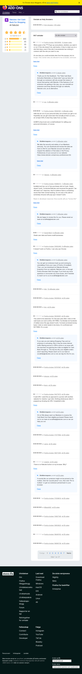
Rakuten (15, 25)
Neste (69, 553)
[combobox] (67, 11)
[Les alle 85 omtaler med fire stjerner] (15, 41)
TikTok (38, 638)
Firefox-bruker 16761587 (52, 367)
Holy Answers (48, 25)
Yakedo (46, 175)
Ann (45, 307)
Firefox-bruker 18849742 (52, 534)
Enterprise (56, 589)
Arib (45, 289)
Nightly (55, 577)
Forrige (42, 553)
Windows (39, 584)
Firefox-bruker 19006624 (52, 298)
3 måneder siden (52, 102)
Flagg (35, 66)
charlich (46, 462)
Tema (14, 12)
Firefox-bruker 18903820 (52, 525)
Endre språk (56, 658)
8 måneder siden (58, 233)
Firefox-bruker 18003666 (52, 42)
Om (20, 577)
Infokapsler (16, 653)
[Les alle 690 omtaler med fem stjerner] (15, 39)
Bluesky (39, 642)
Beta (54, 581)
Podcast (39, 645)
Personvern (6, 653)
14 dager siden (67, 42)
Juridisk (26, 653)
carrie (46, 444)
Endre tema (56, 664)
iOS (37, 591)
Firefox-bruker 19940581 (52, 111)
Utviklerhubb (24, 594)
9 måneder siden (67, 246)
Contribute (23, 634)
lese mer (36, 61)
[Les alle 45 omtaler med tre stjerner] (15, 44)
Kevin (46, 385)
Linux (38, 598)
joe (45, 102)
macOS (39, 587)
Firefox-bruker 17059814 (52, 498)
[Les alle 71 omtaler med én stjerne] (15, 50)
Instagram (40, 631)
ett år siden (66, 298)
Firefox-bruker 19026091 (52, 316)
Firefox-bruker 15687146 (52, 516)
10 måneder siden (53, 289)
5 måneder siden (55, 175)
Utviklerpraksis (25, 597)
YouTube (39, 634)
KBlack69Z (47, 507)
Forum (21, 607)
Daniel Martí (48, 233)
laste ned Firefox (52, 3)
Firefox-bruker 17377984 (52, 435)
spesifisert (20, 658)
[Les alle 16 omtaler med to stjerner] (15, 47)
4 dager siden (61, 73)
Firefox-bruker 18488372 (52, 184)
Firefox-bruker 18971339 (52, 453)
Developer (23, 638)
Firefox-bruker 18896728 (52, 543)
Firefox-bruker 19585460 (52, 246)
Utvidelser (6, 12)
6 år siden (57, 25)
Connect (22, 631)
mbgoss (46, 376)
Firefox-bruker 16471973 (52, 394)
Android (39, 595)
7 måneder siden (67, 184)
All (37, 602)
